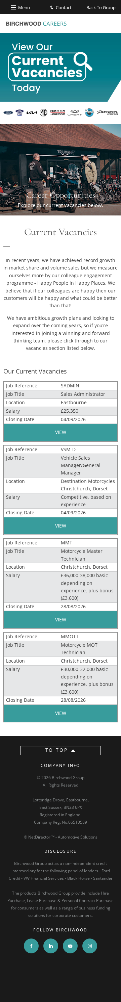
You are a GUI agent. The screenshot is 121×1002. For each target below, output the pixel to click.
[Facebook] (31, 946)
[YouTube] (70, 946)
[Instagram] (89, 946)
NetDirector (39, 837)
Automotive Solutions (77, 837)
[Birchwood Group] (36, 24)
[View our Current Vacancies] (60, 78)
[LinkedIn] (50, 946)
